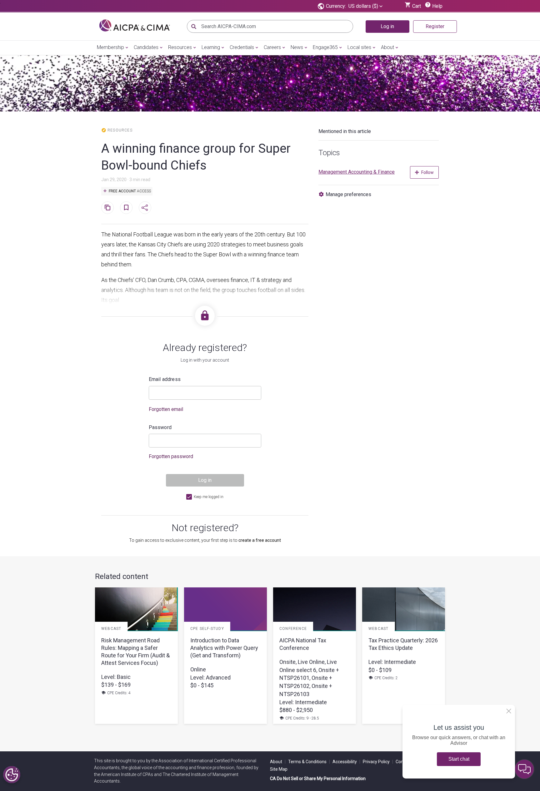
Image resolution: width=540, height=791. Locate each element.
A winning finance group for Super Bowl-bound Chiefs (196, 157)
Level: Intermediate (303, 702)
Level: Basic (116, 677)
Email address (165, 379)
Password (160, 427)
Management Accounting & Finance (356, 172)
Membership (110, 47)
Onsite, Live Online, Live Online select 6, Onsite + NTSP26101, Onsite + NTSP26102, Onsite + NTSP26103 (309, 678)
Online (198, 669)
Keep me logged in (208, 497)
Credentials (242, 47)
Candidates (146, 47)
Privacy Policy (378, 761)
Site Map (279, 769)
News (297, 47)
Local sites (359, 47)
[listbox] (365, 6)
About (387, 47)
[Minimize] (508, 711)
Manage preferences (348, 194)
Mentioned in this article (344, 131)
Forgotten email (166, 409)
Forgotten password (171, 456)
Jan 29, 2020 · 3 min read (125, 179)
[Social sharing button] (145, 207)
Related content (121, 576)
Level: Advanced (210, 677)
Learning (211, 47)
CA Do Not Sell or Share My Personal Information (318, 778)
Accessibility (346, 761)
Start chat (458, 759)
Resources (180, 47)
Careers (272, 47)
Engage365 (325, 47)
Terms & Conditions (309, 761)
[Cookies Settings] (11, 774)
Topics (329, 152)
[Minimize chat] (524, 769)
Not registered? (205, 528)
